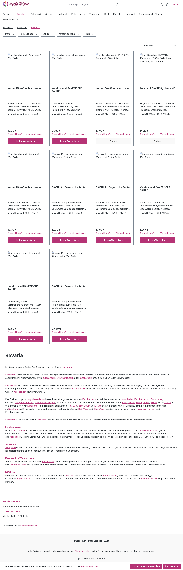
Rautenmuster (110, 475)
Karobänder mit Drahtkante (148, 399)
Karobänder (11, 374)
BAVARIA (10, 472)
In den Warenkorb (25, 141)
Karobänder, (127, 399)
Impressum (80, 540)
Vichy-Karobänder (24, 402)
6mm (124, 402)
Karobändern (78, 388)
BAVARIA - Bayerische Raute (68, 187)
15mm (139, 402)
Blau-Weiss (99, 409)
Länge (46, 34)
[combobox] (91, 4)
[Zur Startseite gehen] (16, 4)
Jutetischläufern (65, 378)
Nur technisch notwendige (146, 566)
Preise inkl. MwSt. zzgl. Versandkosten (25, 134)
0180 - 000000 (12, 511)
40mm (167, 402)
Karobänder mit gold (45, 402)
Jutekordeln (86, 378)
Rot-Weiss (83, 409)
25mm (146, 402)
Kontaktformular (28, 525)
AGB (106, 540)
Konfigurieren (172, 566)
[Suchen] (117, 4)
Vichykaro (10, 447)
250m (98, 405)
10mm (131, 402)
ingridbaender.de (36, 399)
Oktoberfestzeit (149, 478)
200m (87, 405)
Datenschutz (95, 540)
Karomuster (48, 461)
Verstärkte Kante (67, 34)
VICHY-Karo (11, 444)
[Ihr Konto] (161, 4)
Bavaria (69, 475)
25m (81, 405)
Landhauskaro (13, 427)
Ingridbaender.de (25, 478)
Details (113, 141)
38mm (154, 402)
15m (70, 405)
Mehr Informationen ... (90, 566)
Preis (88, 34)
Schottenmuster (18, 464)
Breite (7, 34)
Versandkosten (82, 551)
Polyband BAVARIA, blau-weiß (157, 88)
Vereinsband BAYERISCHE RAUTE (67, 90)
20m (75, 405)
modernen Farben (146, 409)
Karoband (13, 409)
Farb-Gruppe (27, 34)
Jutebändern (49, 378)
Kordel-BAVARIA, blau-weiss (24, 88)
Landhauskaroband (148, 430)
